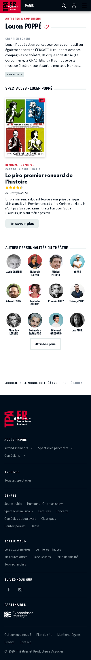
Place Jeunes (41, 557)
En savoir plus (22, 223)
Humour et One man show (45, 504)
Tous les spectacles (18, 480)
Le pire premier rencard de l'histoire (39, 178)
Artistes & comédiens (23, 18)
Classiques (48, 518)
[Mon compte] (74, 5)
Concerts (62, 511)
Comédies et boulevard (20, 518)
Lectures (44, 511)
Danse (35, 526)
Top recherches (15, 564)
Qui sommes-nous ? (17, 635)
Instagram (20, 589)
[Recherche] (64, 5)
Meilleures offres (15, 557)
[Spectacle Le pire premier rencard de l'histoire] (25, 127)
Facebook (8, 589)
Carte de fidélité (67, 557)
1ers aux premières (17, 549)
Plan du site (44, 635)
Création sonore (18, 38)
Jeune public (13, 504)
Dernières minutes (48, 549)
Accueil (11, 383)
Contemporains (15, 526)
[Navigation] (84, 5)
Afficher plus (45, 344)
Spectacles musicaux (18, 511)
